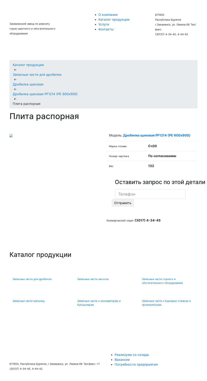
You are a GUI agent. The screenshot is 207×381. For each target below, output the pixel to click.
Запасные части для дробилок (37, 74)
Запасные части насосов (93, 279)
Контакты (106, 29)
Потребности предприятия (136, 364)
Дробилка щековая (28, 84)
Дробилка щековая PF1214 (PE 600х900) (45, 94)
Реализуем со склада (132, 355)
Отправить (122, 203)
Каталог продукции (114, 19)
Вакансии (122, 360)
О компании (108, 15)
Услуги (103, 24)
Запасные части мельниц (29, 300)
